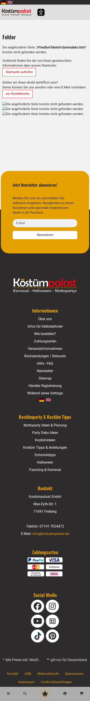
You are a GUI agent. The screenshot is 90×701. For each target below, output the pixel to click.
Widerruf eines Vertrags (45, 393)
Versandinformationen (45, 349)
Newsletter (45, 371)
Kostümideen (45, 440)
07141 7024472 (52, 526)
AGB (28, 674)
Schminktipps (45, 455)
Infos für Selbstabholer (45, 326)
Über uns (45, 319)
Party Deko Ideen (45, 433)
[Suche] (25, 694)
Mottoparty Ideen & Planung (45, 425)
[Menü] (8, 694)
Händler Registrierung (45, 386)
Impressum (26, 682)
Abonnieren (45, 235)
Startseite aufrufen (19, 72)
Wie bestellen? (45, 334)
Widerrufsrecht (48, 674)
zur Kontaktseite (17, 94)
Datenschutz (74, 674)
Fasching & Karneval (45, 470)
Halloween (45, 462)
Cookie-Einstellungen (56, 682)
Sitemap (45, 378)
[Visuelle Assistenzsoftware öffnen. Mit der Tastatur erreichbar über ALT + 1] (38, 12)
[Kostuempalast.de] (17, 12)
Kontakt (12, 674)
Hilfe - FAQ (45, 363)
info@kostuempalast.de (50, 534)
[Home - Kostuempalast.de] (45, 285)
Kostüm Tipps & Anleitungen (45, 447)
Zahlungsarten (45, 341)
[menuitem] (3, 2)
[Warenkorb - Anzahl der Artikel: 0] (81, 694)
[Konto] (65, 694)
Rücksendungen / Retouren (45, 356)
